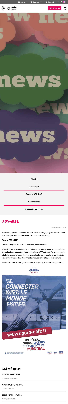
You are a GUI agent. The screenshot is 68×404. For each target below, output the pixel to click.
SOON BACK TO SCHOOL (12, 385)
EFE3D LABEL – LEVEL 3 (12, 395)
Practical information (34, 209)
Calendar (36, 2)
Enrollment (54, 8)
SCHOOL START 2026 (11, 375)
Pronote (23, 2)
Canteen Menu (34, 202)
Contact (51, 2)
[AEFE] (10, 8)
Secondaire (34, 187)
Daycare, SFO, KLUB (34, 194)
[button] (65, 2)
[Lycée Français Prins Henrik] (3, 8)
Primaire (34, 179)
